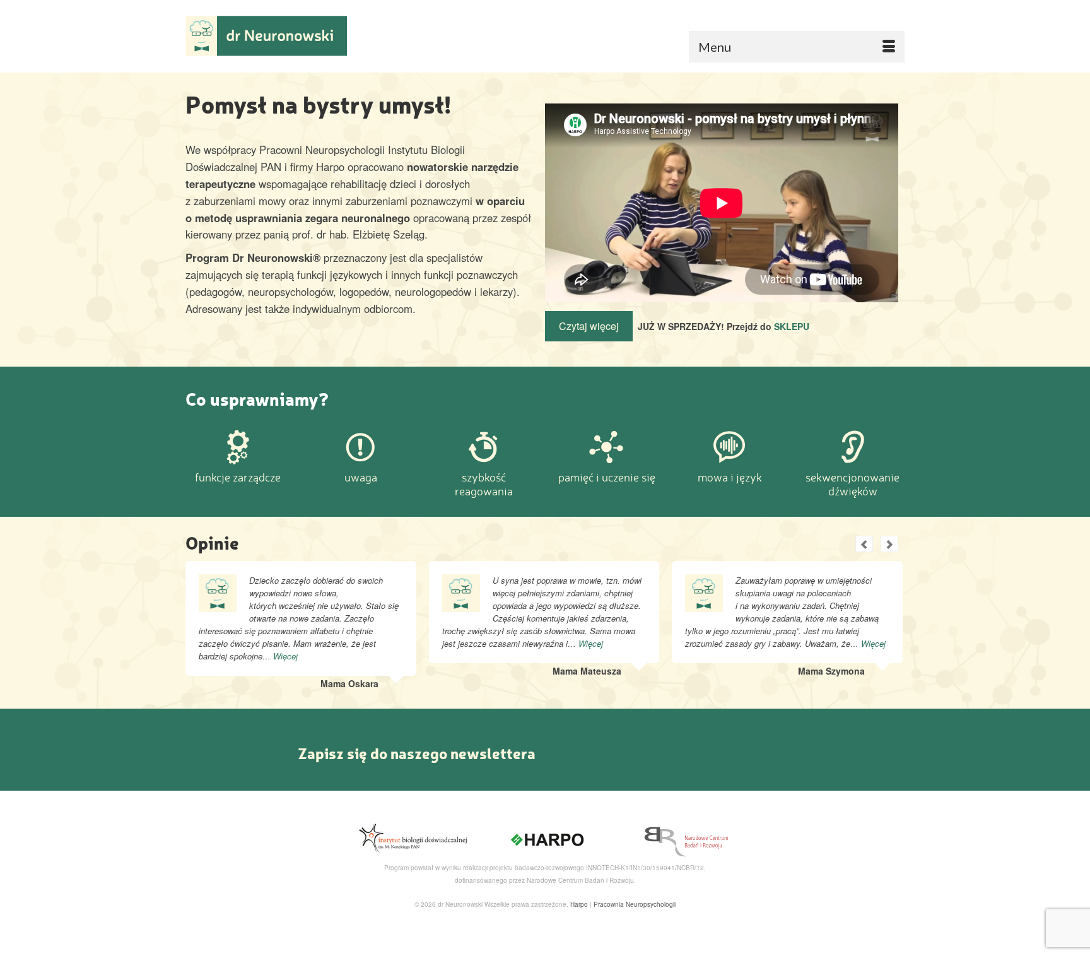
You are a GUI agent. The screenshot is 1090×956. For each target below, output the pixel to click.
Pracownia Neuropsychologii (635, 904)
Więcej (285, 656)
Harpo (579, 904)
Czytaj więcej (589, 326)
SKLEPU (791, 326)
